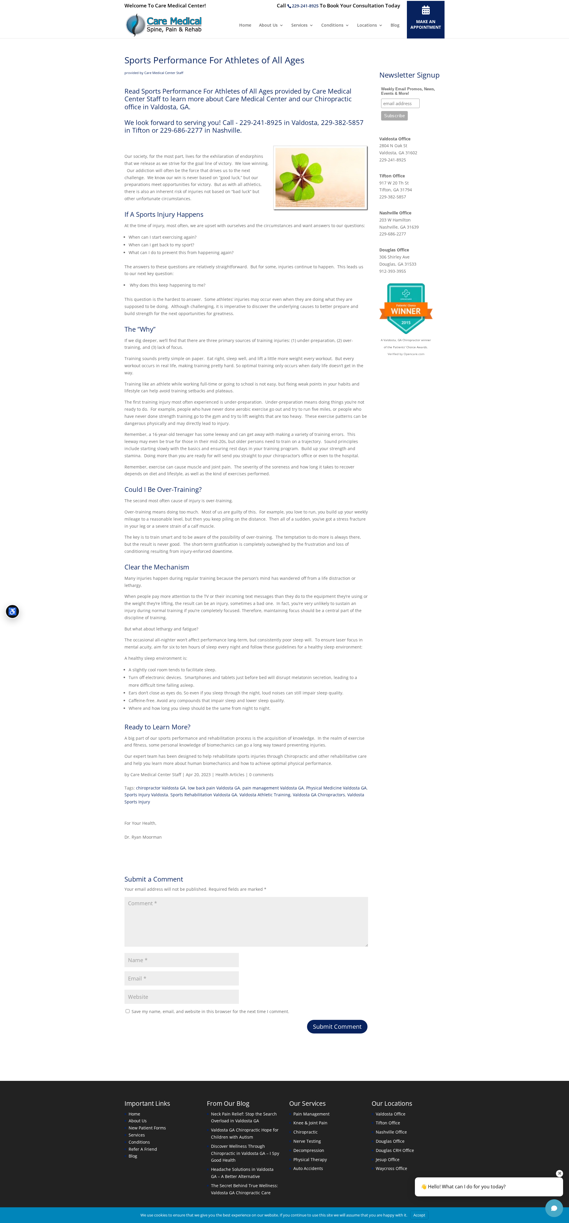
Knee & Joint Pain (310, 1123)
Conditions (332, 25)
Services (299, 25)
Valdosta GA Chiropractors (319, 794)
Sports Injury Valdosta (146, 794)
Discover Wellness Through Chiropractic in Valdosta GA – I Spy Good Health (245, 1153)
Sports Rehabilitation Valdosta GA (203, 794)
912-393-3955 (392, 271)
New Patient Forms (147, 1128)
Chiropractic (305, 1132)
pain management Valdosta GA (273, 788)
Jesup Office (387, 1159)
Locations (367, 25)
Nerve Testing (307, 1141)
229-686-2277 (392, 234)
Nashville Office (395, 213)
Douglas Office (394, 250)
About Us (268, 25)
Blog (395, 25)
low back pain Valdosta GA (214, 788)
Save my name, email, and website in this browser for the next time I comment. (210, 1011)
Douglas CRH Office (395, 1150)
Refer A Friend (143, 1149)
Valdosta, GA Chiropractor (401, 340)
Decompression (308, 1150)
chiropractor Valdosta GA (161, 788)
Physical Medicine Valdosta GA (336, 788)
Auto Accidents (308, 1168)
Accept (419, 1215)
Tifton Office (392, 176)
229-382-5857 (392, 197)
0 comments (261, 774)
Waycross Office (391, 1168)
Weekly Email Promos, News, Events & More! (408, 91)
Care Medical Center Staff (155, 774)
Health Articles (229, 774)
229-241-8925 (305, 6)
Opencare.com (414, 354)
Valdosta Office (394, 139)
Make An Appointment (425, 24)
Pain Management (311, 1114)
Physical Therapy (310, 1159)
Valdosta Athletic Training (264, 794)
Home (245, 25)
